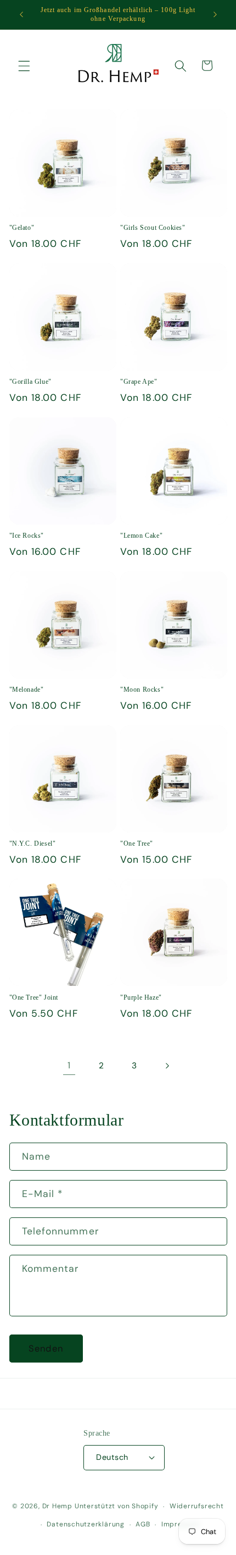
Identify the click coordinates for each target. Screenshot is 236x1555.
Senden (46, 1348)
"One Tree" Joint (34, 997)
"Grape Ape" (139, 381)
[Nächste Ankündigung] (215, 15)
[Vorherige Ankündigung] (21, 15)
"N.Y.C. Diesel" (32, 843)
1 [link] (69, 1065)
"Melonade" (26, 689)
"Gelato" (22, 227)
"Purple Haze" (141, 997)
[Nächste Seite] (167, 1065)
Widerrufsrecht (197, 1506)
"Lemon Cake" (141, 535)
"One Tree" (136, 843)
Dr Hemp (57, 1506)
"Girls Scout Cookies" (153, 227)
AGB (143, 1524)
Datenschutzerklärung (85, 1524)
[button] (24, 65)
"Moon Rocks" (142, 689)
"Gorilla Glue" (30, 381)
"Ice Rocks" (26, 535)
